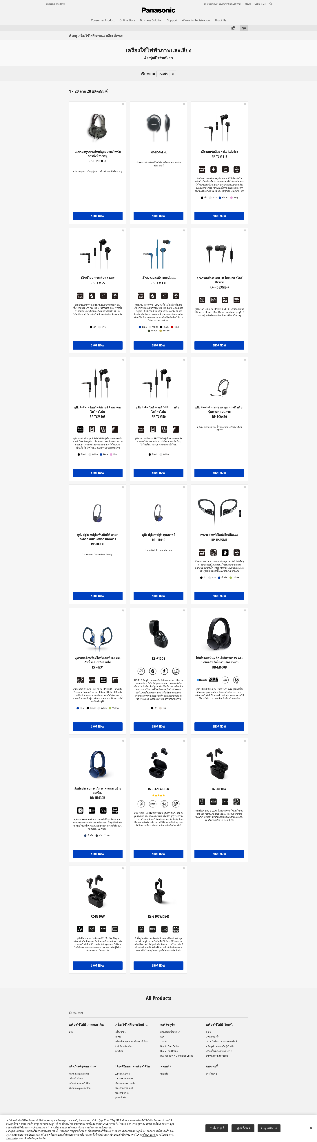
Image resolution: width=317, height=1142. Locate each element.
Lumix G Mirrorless (124, 1078)
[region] (158, 1128)
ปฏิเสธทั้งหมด (243, 1128)
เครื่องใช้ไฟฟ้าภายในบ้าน (131, 1024)
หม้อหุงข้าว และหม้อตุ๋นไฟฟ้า (220, 1046)
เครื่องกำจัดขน (76, 1078)
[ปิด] (311, 1128)
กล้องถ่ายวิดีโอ (122, 1093)
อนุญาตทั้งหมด (269, 1128)
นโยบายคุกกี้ (149, 1134)
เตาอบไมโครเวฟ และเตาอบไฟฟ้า (222, 1041)
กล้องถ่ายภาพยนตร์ (124, 1088)
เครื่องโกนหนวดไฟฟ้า (79, 1083)
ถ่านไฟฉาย (211, 1074)
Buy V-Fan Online (169, 1051)
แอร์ (162, 1036)
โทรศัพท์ (119, 1051)
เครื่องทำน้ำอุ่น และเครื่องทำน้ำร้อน (131, 1041)
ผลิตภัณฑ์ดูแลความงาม (84, 1066)
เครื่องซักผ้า (120, 1032)
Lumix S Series (122, 1074)
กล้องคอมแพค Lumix (125, 1083)
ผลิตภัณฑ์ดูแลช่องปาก (79, 1088)
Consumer (76, 1012)
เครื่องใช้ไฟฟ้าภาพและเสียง (86, 1024)
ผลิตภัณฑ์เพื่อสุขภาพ (170, 1032)
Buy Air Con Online (169, 1046)
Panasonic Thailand (55, 3)
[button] (123, 104)
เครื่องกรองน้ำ (212, 1036)
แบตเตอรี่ (212, 1066)
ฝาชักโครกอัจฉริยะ (123, 1046)
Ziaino (163, 1041)
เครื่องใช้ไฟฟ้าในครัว (219, 1024)
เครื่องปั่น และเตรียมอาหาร (219, 1051)
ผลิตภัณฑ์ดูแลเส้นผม (79, 1074)
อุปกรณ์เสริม (120, 1097)
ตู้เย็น (208, 1032)
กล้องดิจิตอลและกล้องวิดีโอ (132, 1066)
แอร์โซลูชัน (167, 1024)
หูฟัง (71, 1032)
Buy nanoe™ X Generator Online (176, 1056)
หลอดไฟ (165, 1066)
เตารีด (118, 1036)
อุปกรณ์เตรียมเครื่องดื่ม (217, 1056)
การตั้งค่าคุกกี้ (217, 1128)
